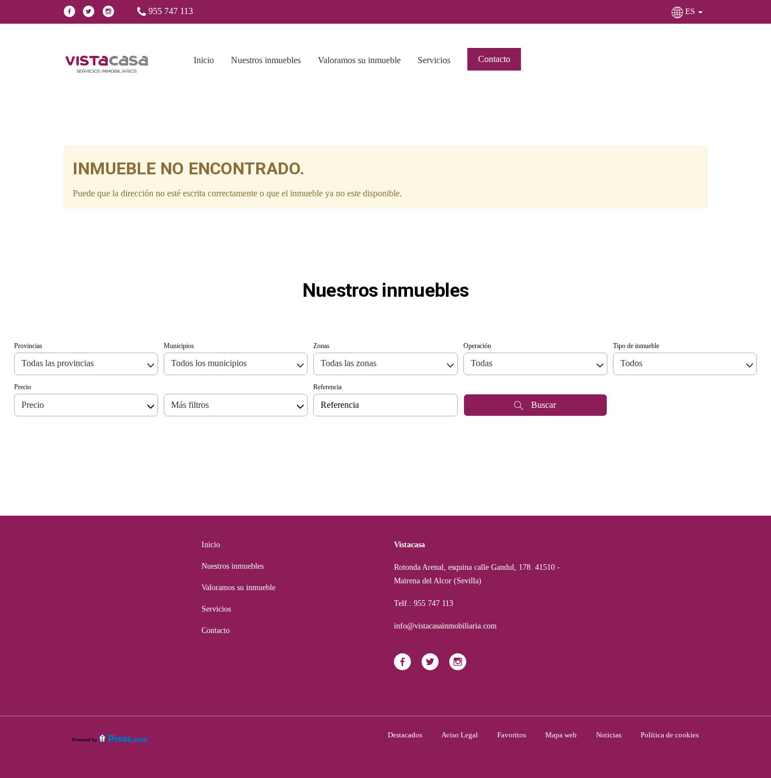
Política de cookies (670, 735)
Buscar (542, 405)
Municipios (179, 346)
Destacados (405, 735)
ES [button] (690, 11)
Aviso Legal (459, 735)
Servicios (434, 60)
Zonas (321, 346)
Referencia (327, 387)
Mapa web (561, 735)
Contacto (494, 59)
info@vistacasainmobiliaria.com (445, 626)
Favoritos (511, 735)
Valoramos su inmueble (359, 60)
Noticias (608, 735)
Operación (477, 346)
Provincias (28, 346)
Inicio (204, 60)
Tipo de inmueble (636, 346)
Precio (22, 387)
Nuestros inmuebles (266, 60)
